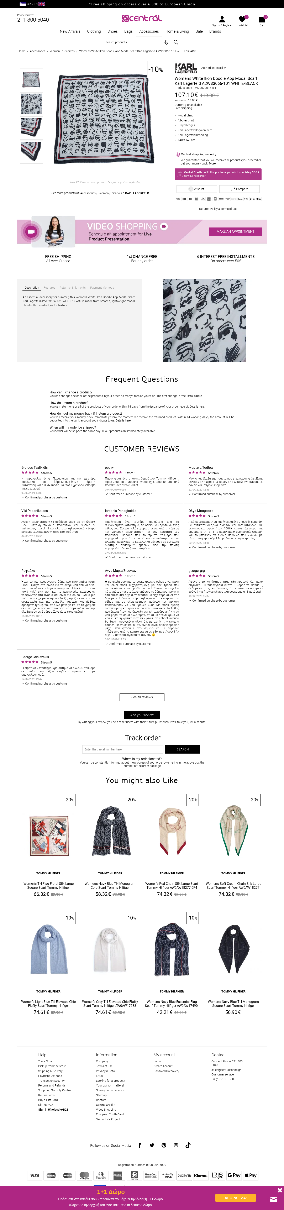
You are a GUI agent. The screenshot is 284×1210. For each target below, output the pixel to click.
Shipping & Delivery (50, 1071)
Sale (199, 31)
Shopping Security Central (55, 1090)
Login (157, 1061)
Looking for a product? (110, 1080)
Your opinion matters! (110, 1085)
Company (102, 1061)
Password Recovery (166, 1071)
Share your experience (110, 1090)
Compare (242, 189)
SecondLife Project (108, 1119)
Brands (215, 31)
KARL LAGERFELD (137, 193)
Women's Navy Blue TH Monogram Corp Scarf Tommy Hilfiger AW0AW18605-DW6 (110, 886)
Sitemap (101, 1095)
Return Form (46, 1095)
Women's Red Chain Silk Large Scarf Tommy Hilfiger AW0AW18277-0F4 (171, 886)
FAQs (99, 1076)
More (212, 163)
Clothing (94, 31)
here (199, 396)
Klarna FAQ (45, 1104)
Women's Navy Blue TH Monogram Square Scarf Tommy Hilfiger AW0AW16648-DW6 (233, 1004)
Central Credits (105, 1104)
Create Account (164, 1066)
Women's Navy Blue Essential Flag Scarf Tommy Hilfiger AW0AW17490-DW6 (172, 1004)
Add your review (142, 715)
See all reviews (142, 697)
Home (21, 51)
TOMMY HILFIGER (48, 873)
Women (55, 51)
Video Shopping (106, 1109)
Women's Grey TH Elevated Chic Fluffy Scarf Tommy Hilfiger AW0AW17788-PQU (110, 1004)
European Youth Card (110, 1114)
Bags (128, 31)
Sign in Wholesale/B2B (53, 1109)
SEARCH (183, 749)
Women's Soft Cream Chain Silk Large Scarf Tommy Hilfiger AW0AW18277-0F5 (233, 886)
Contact (101, 1100)
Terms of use (229, 208)
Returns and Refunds (51, 1085)
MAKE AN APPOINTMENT (235, 232)
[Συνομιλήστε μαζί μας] (273, 1199)
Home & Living (177, 31)
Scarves (69, 51)
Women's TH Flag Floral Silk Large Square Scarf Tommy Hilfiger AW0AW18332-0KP (48, 886)
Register (227, 25)
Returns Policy (208, 208)
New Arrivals (70, 31)
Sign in (216, 25)
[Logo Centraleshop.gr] (142, 18)
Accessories (149, 31)
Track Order (45, 1061)
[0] (242, 19)
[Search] (176, 42)
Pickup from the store (52, 1066)
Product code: (184, 87)
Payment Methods (50, 1076)
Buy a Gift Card (48, 1100)
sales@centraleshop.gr (226, 1070)
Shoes (112, 31)
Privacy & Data (105, 1071)
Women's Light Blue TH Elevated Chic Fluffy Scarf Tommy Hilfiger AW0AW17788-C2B (48, 1004)
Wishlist (243, 25)
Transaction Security (51, 1080)
